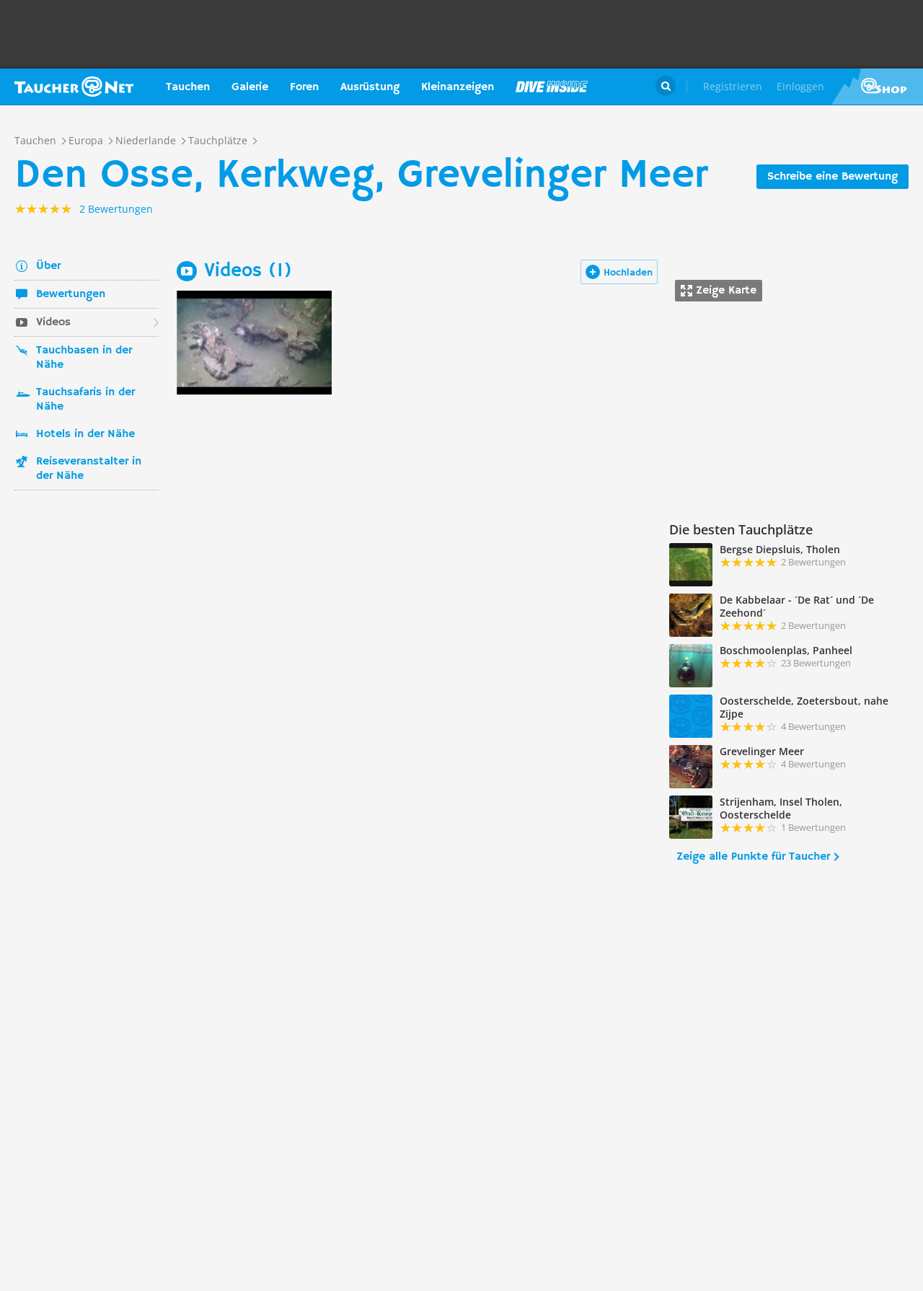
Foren (304, 87)
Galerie (249, 87)
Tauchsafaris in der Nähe (85, 399)
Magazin (552, 87)
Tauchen (188, 87)
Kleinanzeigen (457, 87)
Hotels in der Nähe (85, 434)
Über (48, 266)
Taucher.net (73, 86)
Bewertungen (70, 294)
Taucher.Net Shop (877, 87)
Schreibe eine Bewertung (832, 176)
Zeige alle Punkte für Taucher (753, 857)
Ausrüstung (369, 87)
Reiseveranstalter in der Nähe (88, 468)
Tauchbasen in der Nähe (84, 357)
